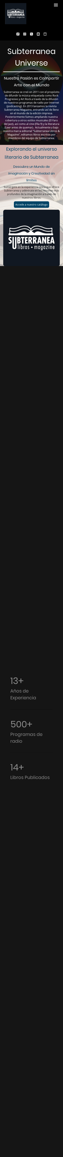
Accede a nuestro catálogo (31, 204)
